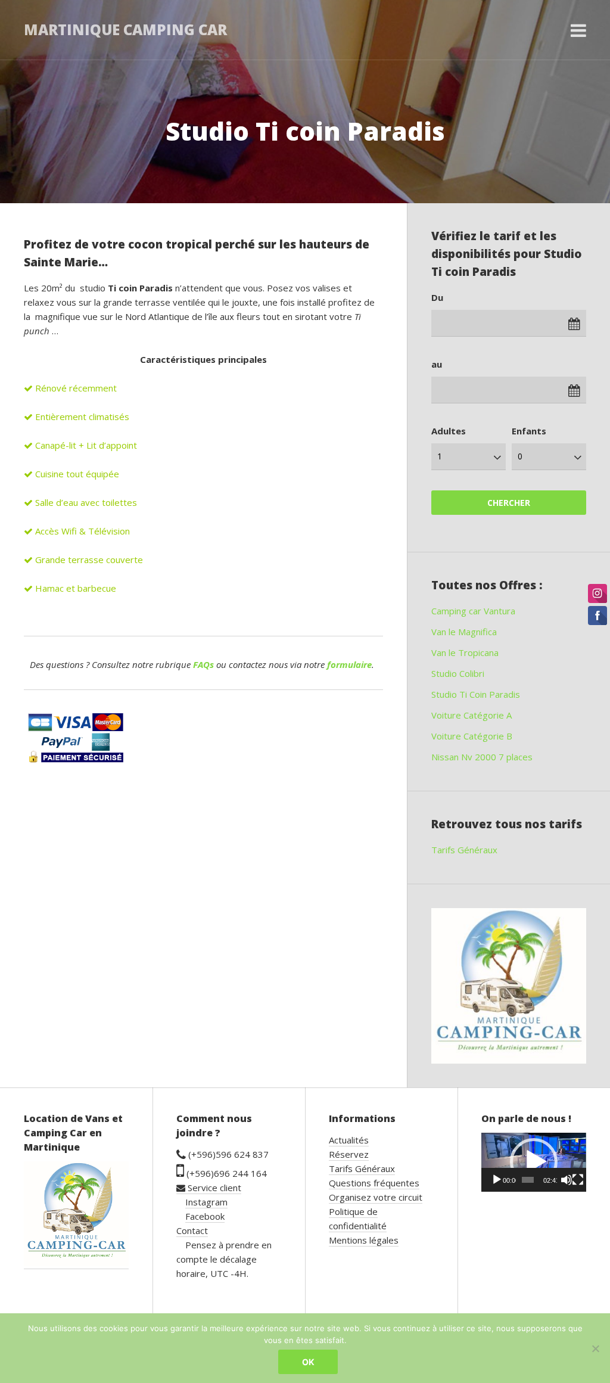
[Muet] (566, 1180)
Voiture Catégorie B (471, 736)
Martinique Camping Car (125, 29)
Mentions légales (364, 1240)
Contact (192, 1230)
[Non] (595, 1348)
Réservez (349, 1154)
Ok (308, 1362)
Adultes (448, 431)
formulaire (349, 664)
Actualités (349, 1140)
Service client (213, 1188)
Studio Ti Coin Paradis (475, 694)
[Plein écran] (578, 1180)
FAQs (203, 664)
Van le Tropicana (465, 652)
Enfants (529, 431)
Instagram (206, 1202)
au (436, 364)
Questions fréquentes (374, 1183)
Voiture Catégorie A (471, 715)
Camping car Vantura (473, 611)
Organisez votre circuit (375, 1197)
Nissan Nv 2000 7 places (482, 757)
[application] (533, 1162)
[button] (534, 1162)
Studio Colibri (457, 673)
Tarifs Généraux (464, 850)
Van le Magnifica (464, 632)
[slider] (528, 1180)
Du (437, 297)
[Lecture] (497, 1180)
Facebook (205, 1216)
